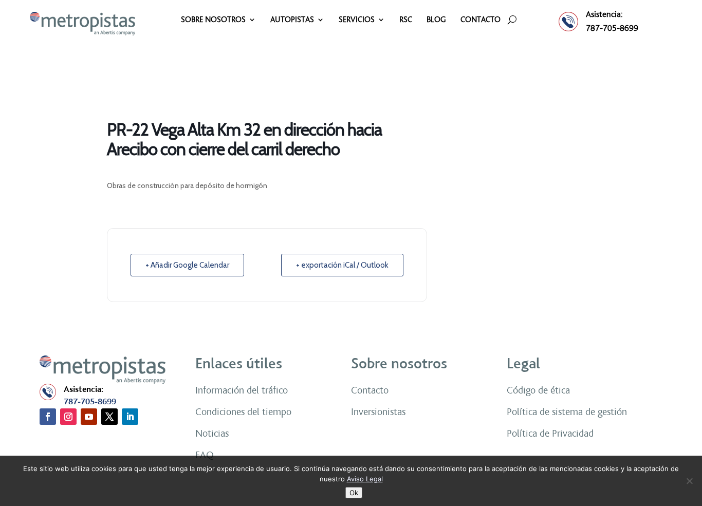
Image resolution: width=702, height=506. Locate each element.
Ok (353, 493)
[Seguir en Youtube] (89, 416)
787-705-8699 (612, 28)
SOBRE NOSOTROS (213, 20)
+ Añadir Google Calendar (187, 265)
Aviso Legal (365, 479)
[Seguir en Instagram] (68, 416)
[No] (689, 481)
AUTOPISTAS (292, 20)
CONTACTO (480, 20)
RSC (405, 20)
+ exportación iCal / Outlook (342, 265)
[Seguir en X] (109, 416)
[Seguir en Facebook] (48, 416)
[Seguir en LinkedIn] (130, 416)
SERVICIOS (357, 20)
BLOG (436, 20)
